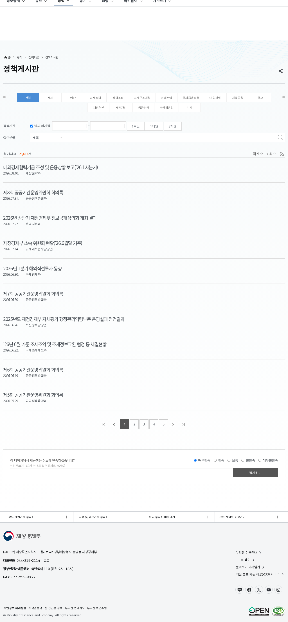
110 (47, 569)
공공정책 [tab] (143, 107)
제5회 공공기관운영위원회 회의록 (33, 394)
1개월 (154, 126)
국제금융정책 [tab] (190, 97)
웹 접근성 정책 (54, 608)
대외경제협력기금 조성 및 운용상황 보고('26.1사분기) (50, 167)
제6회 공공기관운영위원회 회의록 (33, 369)
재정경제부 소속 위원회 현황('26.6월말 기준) (42, 242)
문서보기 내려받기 (248, 567)
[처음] (104, 424)
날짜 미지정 (42, 126)
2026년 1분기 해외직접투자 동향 (32, 268)
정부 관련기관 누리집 (21, 517)
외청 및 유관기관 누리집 (93, 517)
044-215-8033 (23, 577)
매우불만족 (270, 460)
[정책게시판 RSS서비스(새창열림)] (282, 154)
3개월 (173, 126)
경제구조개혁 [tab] (142, 97)
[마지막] (184, 424)
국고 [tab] (260, 97)
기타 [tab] (189, 107)
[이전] (114, 424)
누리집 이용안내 (246, 552)
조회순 (271, 154)
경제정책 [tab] (95, 97)
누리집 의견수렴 (97, 608)
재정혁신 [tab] (98, 107)
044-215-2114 (28, 560)
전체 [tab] (28, 97)
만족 (221, 460)
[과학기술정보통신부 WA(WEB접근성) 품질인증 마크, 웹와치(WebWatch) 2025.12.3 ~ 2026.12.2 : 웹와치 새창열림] (278, 612)
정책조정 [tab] (117, 97)
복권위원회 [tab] (166, 107)
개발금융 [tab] (237, 97)
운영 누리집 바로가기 (162, 517)
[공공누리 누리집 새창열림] (259, 612)
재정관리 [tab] (121, 107)
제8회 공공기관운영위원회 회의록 (33, 192)
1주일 (136, 126)
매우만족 (204, 460)
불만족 (250, 460)
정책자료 (34, 57)
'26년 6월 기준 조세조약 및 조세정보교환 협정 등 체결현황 (54, 344)
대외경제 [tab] (214, 97)
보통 (235, 460)
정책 (19, 57)
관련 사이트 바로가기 (232, 517)
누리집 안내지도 (75, 608)
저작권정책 (35, 608)
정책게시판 (51, 57)
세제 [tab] (50, 97)
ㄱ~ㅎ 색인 (243, 560)
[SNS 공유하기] (281, 71)
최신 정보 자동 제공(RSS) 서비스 (257, 574)
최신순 (258, 154)
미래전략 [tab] (166, 97)
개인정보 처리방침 (15, 608)
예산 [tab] (73, 97)
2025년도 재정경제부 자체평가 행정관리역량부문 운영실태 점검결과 (63, 318)
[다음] (173, 424)
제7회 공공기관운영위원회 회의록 (33, 293)
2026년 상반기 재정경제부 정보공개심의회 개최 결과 (50, 217)
